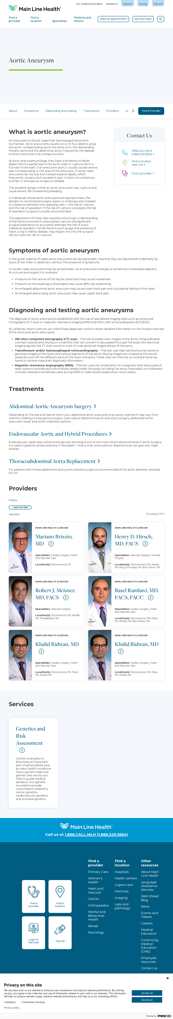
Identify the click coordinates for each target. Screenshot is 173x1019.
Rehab (93, 926)
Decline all (147, 999)
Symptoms (31, 110)
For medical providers (89, 3)
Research (112, 3)
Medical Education (149, 932)
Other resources (149, 863)
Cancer (93, 899)
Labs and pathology (122, 906)
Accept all (147, 993)
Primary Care (98, 872)
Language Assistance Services (149, 886)
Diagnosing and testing (61, 110)
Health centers (126, 878)
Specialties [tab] (59, 21)
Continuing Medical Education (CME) (149, 945)
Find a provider (95, 863)
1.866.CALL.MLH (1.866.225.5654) (96, 834)
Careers (127, 3)
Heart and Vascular (95, 890)
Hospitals (122, 872)
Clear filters (14, 514)
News (145, 906)
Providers (112, 110)
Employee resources (148, 960)
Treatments (91, 110)
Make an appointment (113, 18)
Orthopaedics (98, 905)
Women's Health (95, 880)
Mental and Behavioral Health (97, 915)
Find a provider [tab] (14, 19)
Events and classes (149, 915)
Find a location (122, 863)
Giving (143, 3)
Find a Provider (151, 110)
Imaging (121, 898)
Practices (122, 891)
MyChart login (143, 18)
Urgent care (124, 885)
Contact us (149, 968)
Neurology (96, 932)
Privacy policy (12, 1007)
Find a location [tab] (36, 19)
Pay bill (158, 3)
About (13, 110)
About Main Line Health (150, 874)
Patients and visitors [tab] (82, 19)
